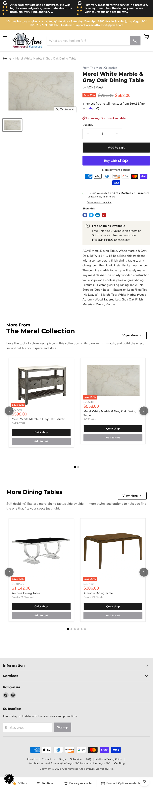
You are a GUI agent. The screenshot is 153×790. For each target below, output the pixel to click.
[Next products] (143, 410)
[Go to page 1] (75, 467)
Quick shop (41, 432)
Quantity (87, 125)
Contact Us (48, 759)
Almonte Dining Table (98, 593)
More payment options (116, 169)
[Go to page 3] (75, 629)
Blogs (62, 759)
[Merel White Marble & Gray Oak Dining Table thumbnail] (12, 125)
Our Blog (119, 763)
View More (130, 335)
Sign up (62, 727)
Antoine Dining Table (26, 593)
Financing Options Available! (105, 118)
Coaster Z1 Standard (22, 597)
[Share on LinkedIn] (97, 215)
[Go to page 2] (78, 467)
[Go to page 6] (85, 629)
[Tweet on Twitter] (91, 215)
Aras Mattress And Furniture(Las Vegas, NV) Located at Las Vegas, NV (69, 763)
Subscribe (76, 759)
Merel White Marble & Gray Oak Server (38, 419)
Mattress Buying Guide (108, 759)
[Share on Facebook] (84, 215)
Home (7, 58)
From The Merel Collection (99, 67)
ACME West (95, 87)
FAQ (88, 759)
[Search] (135, 40)
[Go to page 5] (81, 629)
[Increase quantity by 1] (117, 134)
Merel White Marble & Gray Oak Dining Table (109, 413)
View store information (99, 202)
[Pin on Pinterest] (104, 215)
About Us (32, 759)
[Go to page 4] (78, 629)
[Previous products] (9, 410)
